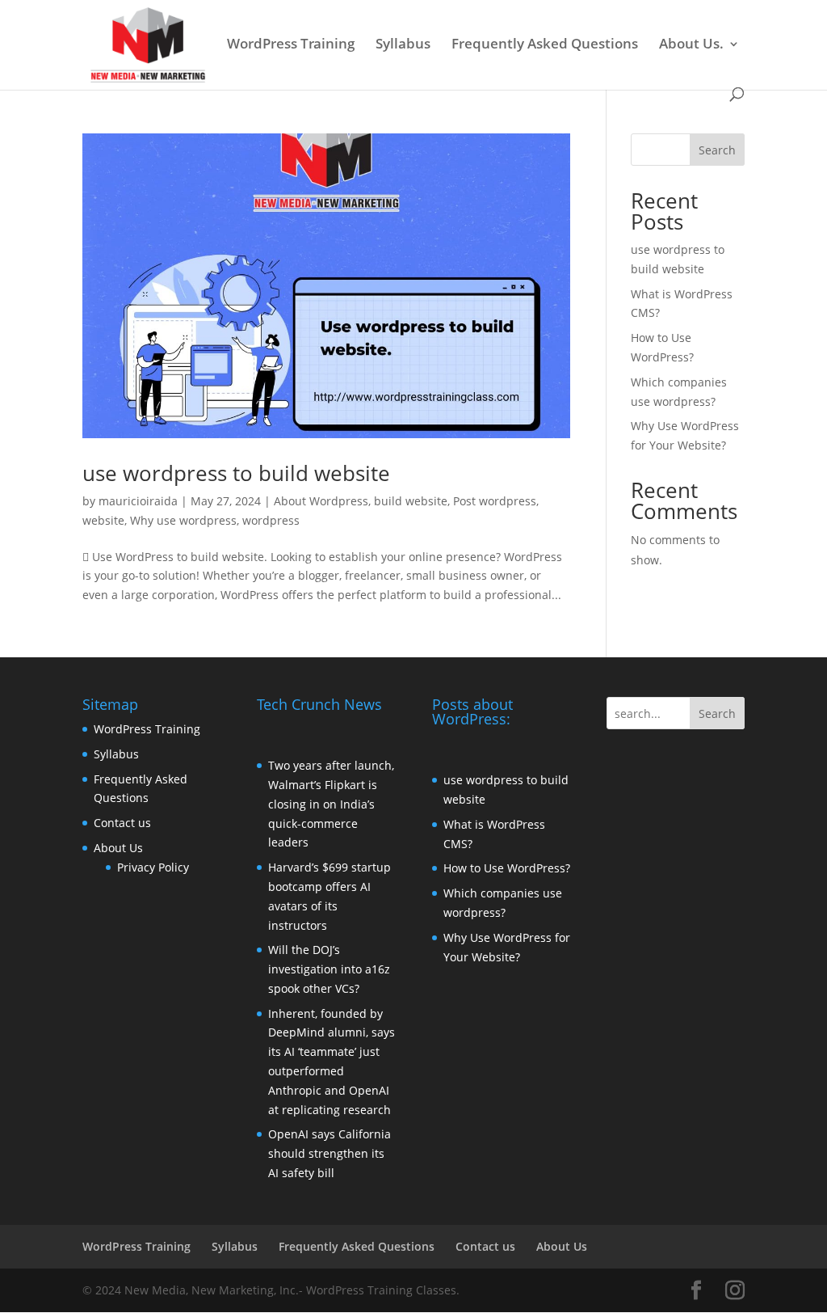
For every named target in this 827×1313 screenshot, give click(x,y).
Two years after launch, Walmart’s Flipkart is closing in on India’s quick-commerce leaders (331, 804)
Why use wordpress (183, 520)
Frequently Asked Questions (544, 45)
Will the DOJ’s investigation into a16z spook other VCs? (329, 969)
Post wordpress (494, 501)
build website (410, 501)
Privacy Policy (153, 867)
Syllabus (403, 45)
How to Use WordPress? (506, 868)
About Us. (691, 45)
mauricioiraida (138, 501)
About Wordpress (321, 501)
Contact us (122, 822)
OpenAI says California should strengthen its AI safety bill (329, 1153)
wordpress (271, 520)
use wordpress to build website (236, 473)
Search (717, 150)
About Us (118, 847)
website (103, 520)
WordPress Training (291, 45)
